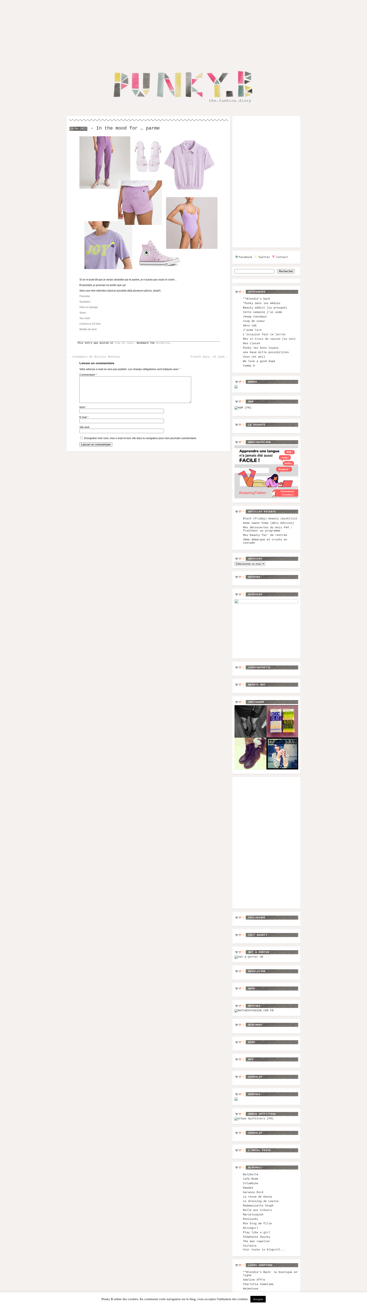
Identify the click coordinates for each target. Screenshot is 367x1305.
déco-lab (250, 325)
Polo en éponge (88, 307)
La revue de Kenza (257, 1196)
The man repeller (256, 1241)
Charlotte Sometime (258, 1284)
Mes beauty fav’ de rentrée (265, 535)
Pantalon (84, 296)
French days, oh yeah (209, 356)
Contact (282, 257)
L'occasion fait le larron (264, 334)
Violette (250, 1245)
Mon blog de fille (257, 1223)
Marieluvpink (253, 1214)
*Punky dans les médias (261, 303)
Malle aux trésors (257, 1210)
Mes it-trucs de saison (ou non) (269, 339)
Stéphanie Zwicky (256, 1237)
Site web (84, 427)
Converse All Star (90, 323)
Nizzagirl (250, 1228)
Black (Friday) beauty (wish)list (270, 518)
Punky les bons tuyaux (261, 348)
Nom (83, 407)
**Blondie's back (256, 298)
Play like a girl (256, 1232)
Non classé (251, 343)
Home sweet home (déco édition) (268, 523)
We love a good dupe (259, 361)
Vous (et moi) (254, 356)
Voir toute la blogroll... (264, 1249)
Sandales (85, 301)
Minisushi (250, 1219)
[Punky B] (182, 105)
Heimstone (250, 1288)
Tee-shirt (84, 318)
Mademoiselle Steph (258, 1205)
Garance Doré (253, 1192)
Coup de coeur (124, 343)
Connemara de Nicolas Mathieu (94, 356)
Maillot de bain (88, 329)
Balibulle (250, 1174)
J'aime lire (252, 330)
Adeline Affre (254, 1279)
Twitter (264, 257)
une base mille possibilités (266, 352)
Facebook (245, 257)
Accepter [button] (258, 1299)
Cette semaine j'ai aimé (262, 312)
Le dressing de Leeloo (261, 1201)
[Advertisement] (183, 31)
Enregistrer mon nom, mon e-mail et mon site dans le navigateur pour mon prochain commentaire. (140, 438)
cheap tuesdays (255, 316)
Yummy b (249, 365)
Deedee (248, 1187)
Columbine (250, 1183)
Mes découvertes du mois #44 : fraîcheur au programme (267, 529)
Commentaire (88, 374)
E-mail (84, 417)
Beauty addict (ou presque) (265, 307)
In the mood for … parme (128, 128)
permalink (162, 343)
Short (82, 312)
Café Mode (250, 1179)
